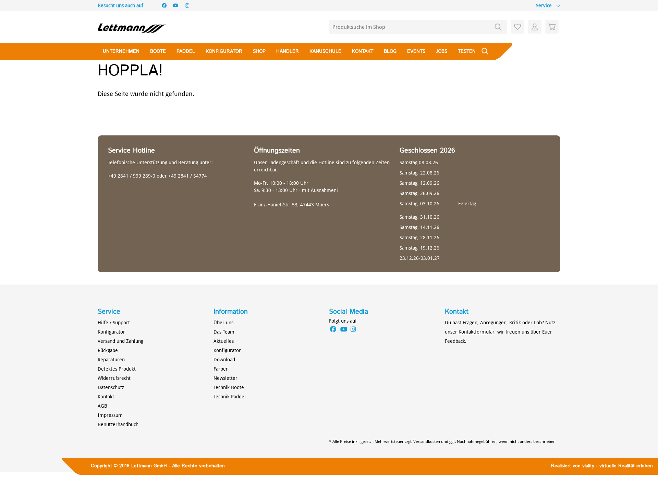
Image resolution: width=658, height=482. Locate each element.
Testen (467, 51)
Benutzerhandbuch (118, 424)
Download (224, 359)
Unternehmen (121, 51)
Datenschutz (111, 387)
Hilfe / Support (114, 322)
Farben (221, 369)
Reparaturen (111, 359)
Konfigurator (224, 51)
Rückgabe (108, 350)
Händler (287, 51)
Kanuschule (325, 51)
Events (416, 51)
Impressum (110, 415)
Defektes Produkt (117, 369)
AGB (102, 406)
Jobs (441, 51)
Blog (390, 51)
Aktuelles (224, 341)
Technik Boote (229, 387)
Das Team (224, 332)
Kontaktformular (477, 332)
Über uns (223, 322)
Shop (259, 51)
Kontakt (362, 51)
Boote (158, 51)
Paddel (185, 51)
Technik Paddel (230, 396)
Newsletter (225, 378)
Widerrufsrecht (114, 378)
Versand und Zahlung (120, 341)
